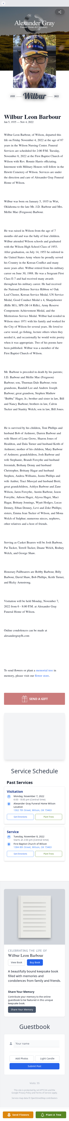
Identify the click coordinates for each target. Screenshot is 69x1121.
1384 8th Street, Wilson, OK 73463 (33, 847)
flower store (42, 675)
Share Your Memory (22, 1009)
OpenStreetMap (38, 1098)
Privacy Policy (25, 1092)
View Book (16, 962)
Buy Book (35, 962)
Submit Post (34, 1066)
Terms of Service (43, 1092)
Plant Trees (49, 816)
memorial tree (44, 670)
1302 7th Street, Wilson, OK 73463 (33, 810)
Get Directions (20, 816)
